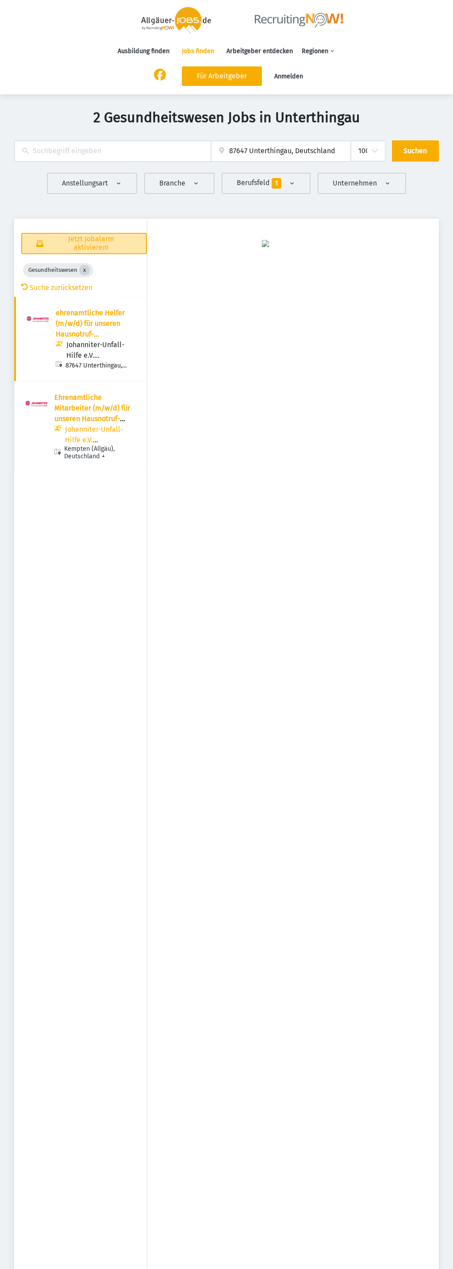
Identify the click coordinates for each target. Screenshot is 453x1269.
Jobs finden (198, 51)
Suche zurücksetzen (61, 287)
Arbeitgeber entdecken (259, 51)
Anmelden (288, 76)
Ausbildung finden (143, 51)
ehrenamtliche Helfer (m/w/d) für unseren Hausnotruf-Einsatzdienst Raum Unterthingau (90, 334)
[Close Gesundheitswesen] (84, 270)
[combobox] (112, 151)
